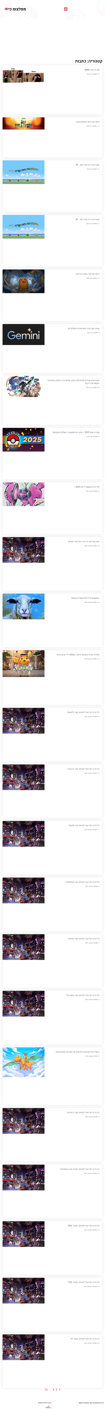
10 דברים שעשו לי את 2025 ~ (86, 486)
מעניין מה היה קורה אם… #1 (87, 219)
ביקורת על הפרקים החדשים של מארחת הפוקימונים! (77, 1051)
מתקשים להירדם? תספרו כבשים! (85, 598)
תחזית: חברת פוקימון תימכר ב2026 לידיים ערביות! (78, 654)
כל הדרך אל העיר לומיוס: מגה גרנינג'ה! (83, 768)
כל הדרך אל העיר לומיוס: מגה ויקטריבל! (82, 995)
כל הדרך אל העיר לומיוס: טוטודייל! (85, 1338)
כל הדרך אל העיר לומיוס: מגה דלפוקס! (83, 712)
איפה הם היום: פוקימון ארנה (87, 121)
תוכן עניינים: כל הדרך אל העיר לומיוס (83, 541)
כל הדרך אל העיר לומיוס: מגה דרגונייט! (83, 1112)
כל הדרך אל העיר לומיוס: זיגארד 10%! (83, 1282)
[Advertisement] (52, 35)
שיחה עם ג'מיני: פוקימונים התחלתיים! (83, 328)
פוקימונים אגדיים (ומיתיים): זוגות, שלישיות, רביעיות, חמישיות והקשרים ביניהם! (73, 382)
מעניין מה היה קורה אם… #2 (87, 164)
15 (46, 1390)
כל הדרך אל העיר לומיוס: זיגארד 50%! (83, 1225)
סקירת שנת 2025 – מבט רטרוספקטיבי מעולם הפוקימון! (76, 432)
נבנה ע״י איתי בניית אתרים (44, 1403)
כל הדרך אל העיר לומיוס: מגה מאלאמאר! (82, 882)
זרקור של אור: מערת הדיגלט (87, 273)
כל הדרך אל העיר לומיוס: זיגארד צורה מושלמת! (79, 1169)
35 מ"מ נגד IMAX (92, 69)
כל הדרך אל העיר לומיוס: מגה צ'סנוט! (84, 825)
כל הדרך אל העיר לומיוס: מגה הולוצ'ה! (83, 938)
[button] (65, 9)
